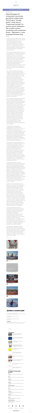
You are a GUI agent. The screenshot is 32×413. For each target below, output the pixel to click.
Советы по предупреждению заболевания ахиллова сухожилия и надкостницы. (17, 352)
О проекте (10, 408)
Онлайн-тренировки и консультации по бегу (16, 9)
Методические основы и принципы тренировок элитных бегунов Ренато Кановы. (18, 360)
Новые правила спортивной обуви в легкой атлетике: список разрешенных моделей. (17, 334)
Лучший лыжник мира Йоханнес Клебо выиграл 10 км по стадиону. (12, 293)
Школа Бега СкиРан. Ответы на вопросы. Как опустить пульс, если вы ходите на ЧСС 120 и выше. (18, 338)
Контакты (22, 408)
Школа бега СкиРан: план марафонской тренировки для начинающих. (17, 367)
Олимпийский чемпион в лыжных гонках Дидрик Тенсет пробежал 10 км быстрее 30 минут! (11, 257)
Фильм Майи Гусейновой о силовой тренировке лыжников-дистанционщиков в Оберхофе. (12, 269)
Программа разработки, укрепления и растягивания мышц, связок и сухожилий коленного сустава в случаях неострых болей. (11, 246)
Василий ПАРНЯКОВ (10, 260)
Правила (16, 408)
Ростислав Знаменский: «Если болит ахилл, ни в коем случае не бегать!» (18, 363)
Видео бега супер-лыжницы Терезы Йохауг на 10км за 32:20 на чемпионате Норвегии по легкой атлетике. (12, 280)
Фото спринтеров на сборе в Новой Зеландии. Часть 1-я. (11, 305)
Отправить (9, 321)
